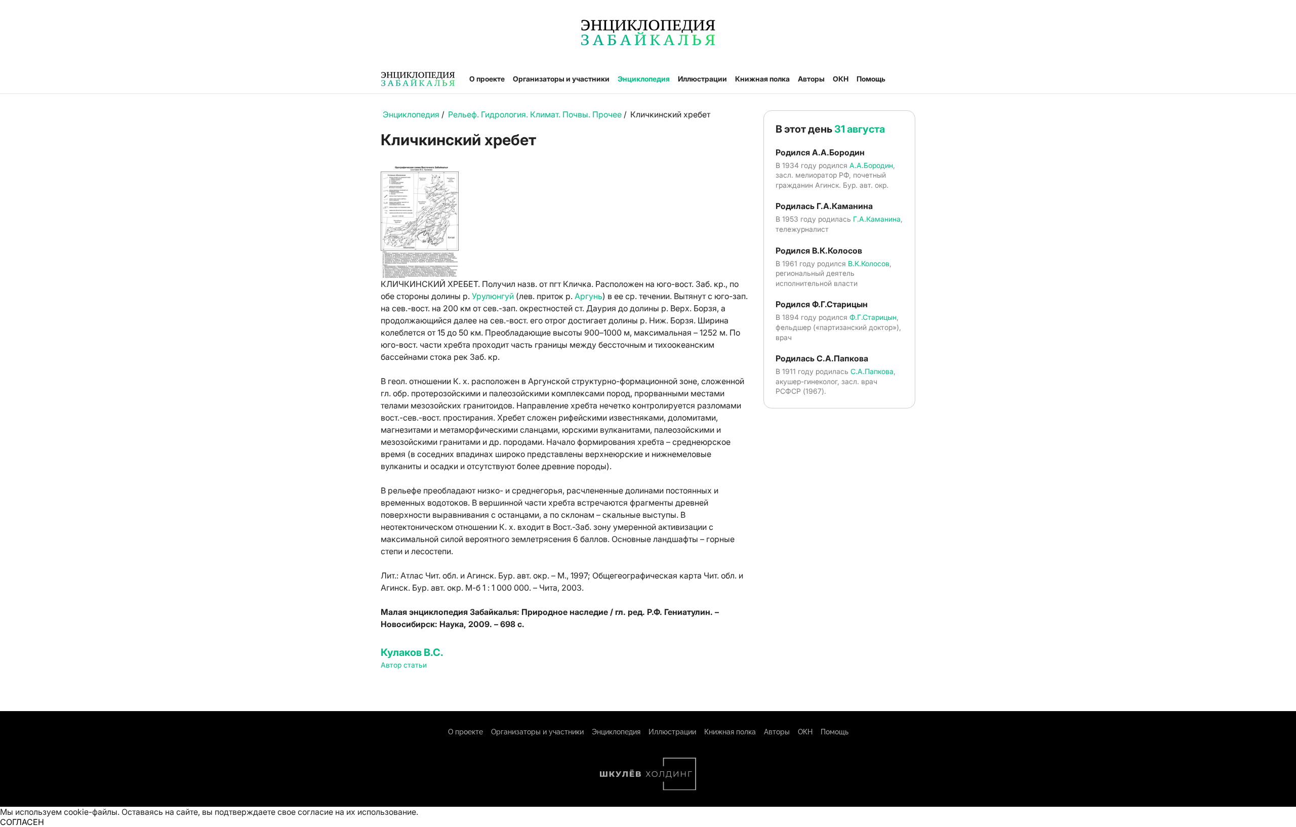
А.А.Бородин (871, 165)
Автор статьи (404, 664)
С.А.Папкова (872, 371)
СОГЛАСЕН (22, 821)
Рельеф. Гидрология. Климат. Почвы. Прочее (535, 114)
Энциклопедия (644, 78)
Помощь (871, 78)
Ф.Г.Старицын (873, 317)
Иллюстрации (702, 78)
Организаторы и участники (561, 78)
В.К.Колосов (868, 263)
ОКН (840, 78)
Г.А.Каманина (877, 219)
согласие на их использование (357, 812)
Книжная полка (762, 78)
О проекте (487, 78)
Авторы (811, 78)
